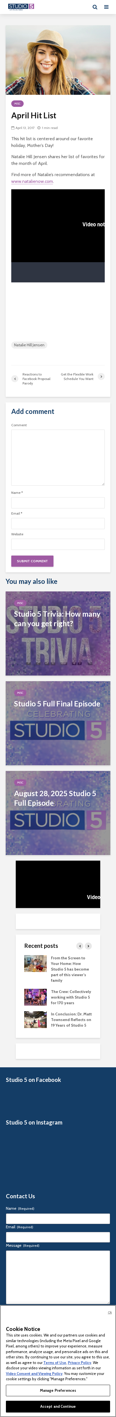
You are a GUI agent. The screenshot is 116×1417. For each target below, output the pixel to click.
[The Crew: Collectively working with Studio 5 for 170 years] (35, 996)
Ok (110, 1312)
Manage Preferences (58, 1390)
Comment (19, 425)
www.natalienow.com (32, 181)
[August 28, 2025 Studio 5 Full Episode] (58, 812)
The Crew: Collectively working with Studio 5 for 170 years (71, 997)
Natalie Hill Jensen (29, 344)
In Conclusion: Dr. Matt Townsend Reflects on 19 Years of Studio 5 (71, 1020)
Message (22, 1245)
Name (17, 492)
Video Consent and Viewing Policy (34, 1373)
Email (16, 513)
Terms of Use (54, 1362)
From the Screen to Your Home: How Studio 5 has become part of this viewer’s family (70, 969)
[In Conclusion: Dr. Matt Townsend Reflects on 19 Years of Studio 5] (35, 1019)
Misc (17, 103)
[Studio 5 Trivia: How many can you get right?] (58, 633)
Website (17, 534)
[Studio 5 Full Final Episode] (58, 722)
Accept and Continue (58, 1406)
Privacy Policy (79, 1362)
